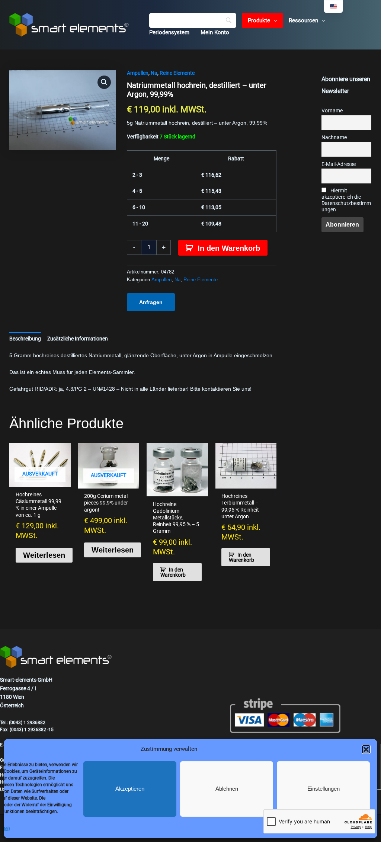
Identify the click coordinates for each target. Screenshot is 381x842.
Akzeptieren (129, 788)
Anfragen (151, 302)
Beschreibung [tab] (25, 339)
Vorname (332, 111)
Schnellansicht (40, 481)
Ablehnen (226, 788)
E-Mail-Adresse (338, 164)
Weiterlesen (44, 555)
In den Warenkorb (229, 248)
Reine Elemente (177, 73)
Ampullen (137, 73)
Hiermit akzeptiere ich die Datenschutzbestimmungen (346, 200)
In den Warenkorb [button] (173, 572)
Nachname (334, 137)
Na (154, 73)
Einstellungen (323, 788)
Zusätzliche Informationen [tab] (77, 339)
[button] (366, 749)
